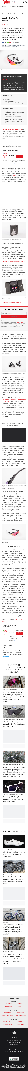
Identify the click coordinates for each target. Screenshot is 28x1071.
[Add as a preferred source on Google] (14, 1059)
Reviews (4, 13)
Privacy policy (14, 1044)
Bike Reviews (20, 1021)
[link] (6, 155)
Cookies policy (14, 1047)
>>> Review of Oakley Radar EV (11, 302)
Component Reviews (7, 1024)
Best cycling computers (21, 1015)
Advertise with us (14, 1049)
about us (14, 1037)
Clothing (10, 13)
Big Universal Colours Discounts (17, 6)
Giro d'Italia (19, 1003)
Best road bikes (7, 1012)
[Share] (3, 42)
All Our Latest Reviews (7, 1021)
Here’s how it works (15, 46)
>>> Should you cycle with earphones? (13, 261)
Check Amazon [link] (19, 157)
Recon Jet (15, 175)
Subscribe (19, 1)
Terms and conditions (14, 1042)
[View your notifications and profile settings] (12, 2)
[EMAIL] (4, 647)
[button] (14, 155)
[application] (14, 434)
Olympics (19, 1006)
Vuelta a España (8, 1006)
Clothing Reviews (20, 1024)
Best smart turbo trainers (7, 1015)
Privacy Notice (20, 322)
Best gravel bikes (20, 1012)
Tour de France (8, 1003)
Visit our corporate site (21, 1065)
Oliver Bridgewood (8, 145)
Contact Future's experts (14, 1040)
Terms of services (18, 320)
